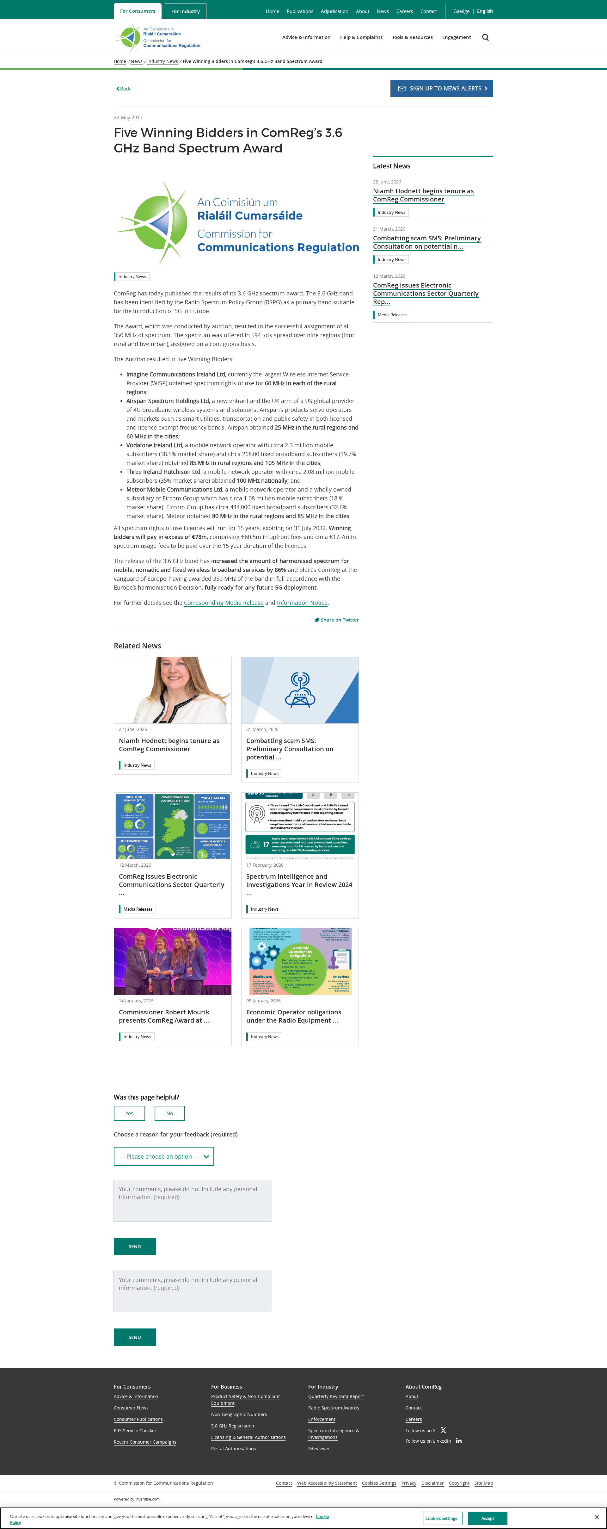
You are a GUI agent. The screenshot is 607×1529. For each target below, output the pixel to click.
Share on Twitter (339, 620)
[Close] (597, 1517)
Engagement (456, 37)
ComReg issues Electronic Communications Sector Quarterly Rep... (426, 293)
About (362, 11)
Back (125, 88)
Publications (300, 11)
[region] (303, 1518)
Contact (428, 11)
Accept (487, 1518)
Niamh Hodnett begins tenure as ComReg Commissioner (169, 744)
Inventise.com (147, 1498)
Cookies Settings (379, 1483)
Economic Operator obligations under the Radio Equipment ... (293, 1016)
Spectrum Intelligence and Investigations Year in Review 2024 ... (299, 884)
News (383, 11)
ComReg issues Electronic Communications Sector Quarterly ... (171, 884)
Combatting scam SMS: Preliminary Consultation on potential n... (427, 242)
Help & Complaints (361, 37)
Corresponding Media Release (224, 602)
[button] (486, 37)
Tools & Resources (412, 37)
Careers (404, 11)
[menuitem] (138, 11)
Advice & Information (306, 37)
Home (272, 11)
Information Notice (302, 602)
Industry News (132, 276)
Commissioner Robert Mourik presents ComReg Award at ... (164, 1016)
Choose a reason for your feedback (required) (176, 1134)
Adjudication (334, 11)
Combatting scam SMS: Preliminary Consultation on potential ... (290, 748)
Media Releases (138, 909)
